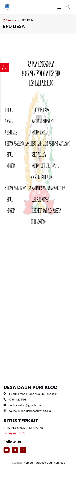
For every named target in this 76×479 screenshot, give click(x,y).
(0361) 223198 (17, 399)
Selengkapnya (13, 433)
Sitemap (16, 462)
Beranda (10, 20)
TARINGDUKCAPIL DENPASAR (24, 428)
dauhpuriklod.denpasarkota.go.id (29, 411)
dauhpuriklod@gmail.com (24, 405)
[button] (68, 7)
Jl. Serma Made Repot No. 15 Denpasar (32, 394)
